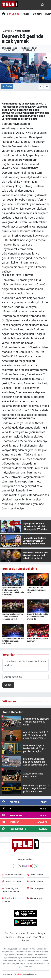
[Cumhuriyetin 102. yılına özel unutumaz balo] (38, 579)
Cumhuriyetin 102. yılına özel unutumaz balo (36, 589)
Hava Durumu (37, 874)
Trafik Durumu (36, 881)
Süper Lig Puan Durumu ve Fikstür (10, 890)
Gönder (8, 684)
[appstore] (25, 913)
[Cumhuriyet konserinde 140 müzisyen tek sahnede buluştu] (13, 605)
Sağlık (20, 937)
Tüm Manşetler (37, 888)
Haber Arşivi (36, 898)
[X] (20, 866)
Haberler (7, 31)
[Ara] (42, 5)
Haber (26, 13)
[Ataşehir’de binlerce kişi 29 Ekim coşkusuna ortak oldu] (38, 605)
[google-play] (25, 922)
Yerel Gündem (22, 31)
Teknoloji (11, 937)
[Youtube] (30, 866)
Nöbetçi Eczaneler (14, 874)
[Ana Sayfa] (3, 13)
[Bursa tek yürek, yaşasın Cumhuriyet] (38, 630)
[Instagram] (25, 866)
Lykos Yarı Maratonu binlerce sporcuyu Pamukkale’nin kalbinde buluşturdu (13, 591)
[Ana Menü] (46, 5)
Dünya (41, 933)
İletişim (25, 940)
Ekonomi (37, 13)
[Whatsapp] (36, 866)
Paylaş (9, 86)
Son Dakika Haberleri (9, 900)
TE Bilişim (18, 974)
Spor (28, 937)
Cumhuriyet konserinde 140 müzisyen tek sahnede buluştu (12, 616)
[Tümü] (47, 701)
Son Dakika (13, 13)
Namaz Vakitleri (13, 881)
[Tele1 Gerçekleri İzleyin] (10, 5)
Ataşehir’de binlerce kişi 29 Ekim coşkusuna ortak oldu (37, 616)
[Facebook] (15, 866)
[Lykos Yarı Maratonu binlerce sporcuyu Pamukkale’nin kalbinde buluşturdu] (13, 579)
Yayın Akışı (38, 937)
